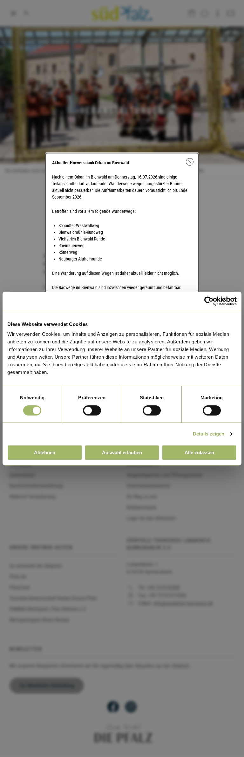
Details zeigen (208, 433)
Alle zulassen (199, 452)
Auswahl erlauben (122, 452)
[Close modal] (189, 162)
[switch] (92, 410)
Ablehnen (44, 452)
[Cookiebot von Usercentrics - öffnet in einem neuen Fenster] (209, 301)
